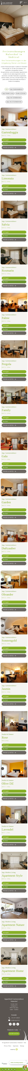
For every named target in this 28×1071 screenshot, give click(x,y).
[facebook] (10, 1024)
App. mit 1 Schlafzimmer (14, 97)
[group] (14, 117)
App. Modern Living (8, 93)
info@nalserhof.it (15, 1020)
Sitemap (22, 1046)
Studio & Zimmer (21, 93)
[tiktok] (17, 1024)
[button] (3, 25)
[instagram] (14, 1024)
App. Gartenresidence (16, 89)
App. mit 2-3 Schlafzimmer (14, 102)
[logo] (7, 3)
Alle (7, 89)
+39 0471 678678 (15, 1018)
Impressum (15, 1046)
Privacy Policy (7, 1046)
